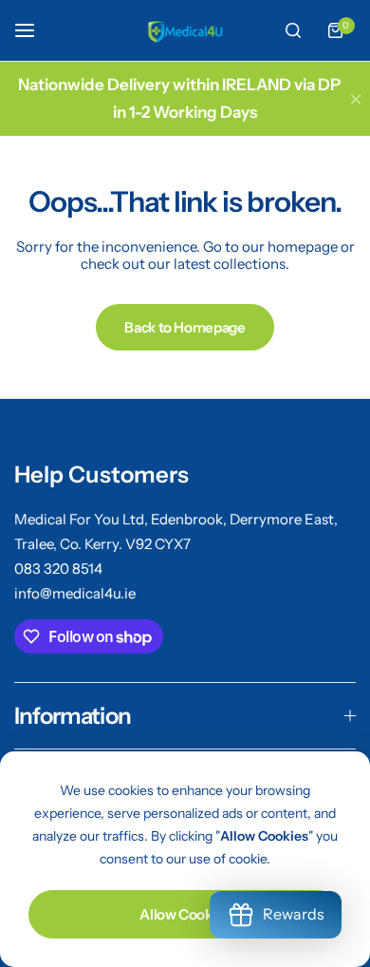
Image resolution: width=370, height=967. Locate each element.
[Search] (293, 30)
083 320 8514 (58, 568)
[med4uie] (185, 30)
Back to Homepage (184, 327)
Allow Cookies (184, 914)
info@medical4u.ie (75, 593)
